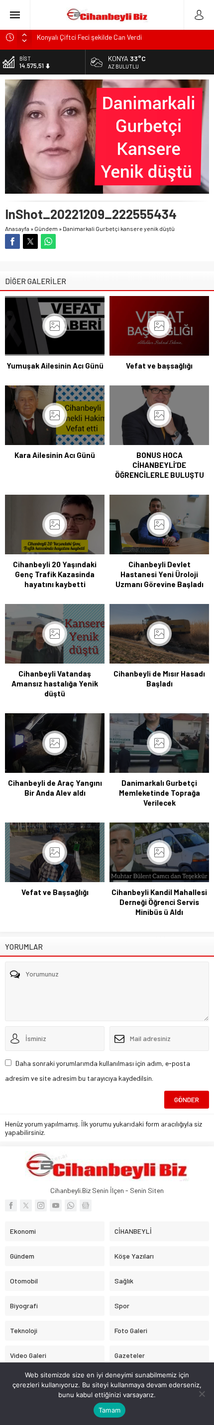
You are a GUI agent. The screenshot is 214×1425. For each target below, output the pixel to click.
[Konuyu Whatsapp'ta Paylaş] (48, 241)
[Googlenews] (86, 1205)
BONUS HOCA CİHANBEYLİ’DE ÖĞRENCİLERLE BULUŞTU (159, 464)
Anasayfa (17, 228)
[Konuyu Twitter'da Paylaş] (30, 241)
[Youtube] (56, 1205)
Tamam (109, 1410)
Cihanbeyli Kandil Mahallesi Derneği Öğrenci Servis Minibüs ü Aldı (159, 902)
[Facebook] (11, 1205)
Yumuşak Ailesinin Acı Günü (55, 365)
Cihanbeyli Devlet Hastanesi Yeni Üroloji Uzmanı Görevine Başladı (159, 574)
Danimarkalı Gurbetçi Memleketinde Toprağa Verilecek (159, 792)
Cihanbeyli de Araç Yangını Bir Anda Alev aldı (55, 787)
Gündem (46, 228)
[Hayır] (202, 1394)
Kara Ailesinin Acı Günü (54, 454)
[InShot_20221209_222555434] (107, 189)
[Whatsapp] (71, 1205)
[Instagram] (41, 1205)
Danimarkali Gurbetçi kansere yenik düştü (119, 228)
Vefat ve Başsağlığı (55, 892)
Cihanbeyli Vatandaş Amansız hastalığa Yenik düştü (54, 683)
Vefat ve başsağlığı (159, 365)
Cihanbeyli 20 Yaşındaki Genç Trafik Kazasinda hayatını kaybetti (55, 574)
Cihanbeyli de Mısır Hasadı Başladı (159, 678)
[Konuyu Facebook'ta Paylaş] (12, 241)
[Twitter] (26, 1205)
